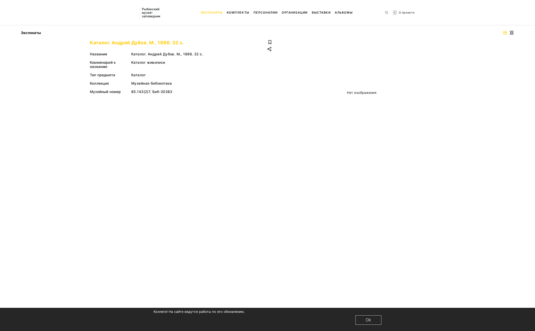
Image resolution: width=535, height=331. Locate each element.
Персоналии (265, 12)
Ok (368, 319)
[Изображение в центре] (511, 33)
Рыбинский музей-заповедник (151, 12)
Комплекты (238, 12)
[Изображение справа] (505, 33)
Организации (295, 12)
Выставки (321, 12)
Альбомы (344, 12)
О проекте (406, 12)
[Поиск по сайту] (386, 12)
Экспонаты (212, 12)
